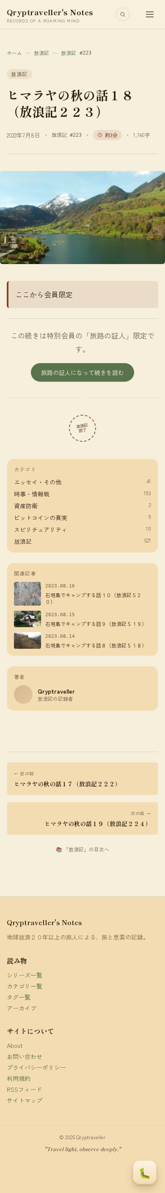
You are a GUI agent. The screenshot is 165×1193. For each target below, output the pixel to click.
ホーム (14, 53)
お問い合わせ (24, 1056)
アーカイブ (21, 1008)
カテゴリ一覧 (24, 986)
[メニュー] (149, 14)
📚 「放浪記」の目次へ (82, 849)
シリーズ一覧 (24, 975)
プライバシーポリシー (36, 1067)
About (15, 1045)
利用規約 (18, 1078)
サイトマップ (24, 1100)
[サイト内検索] (122, 14)
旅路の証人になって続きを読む (82, 372)
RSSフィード (24, 1089)
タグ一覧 (18, 997)
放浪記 (41, 53)
